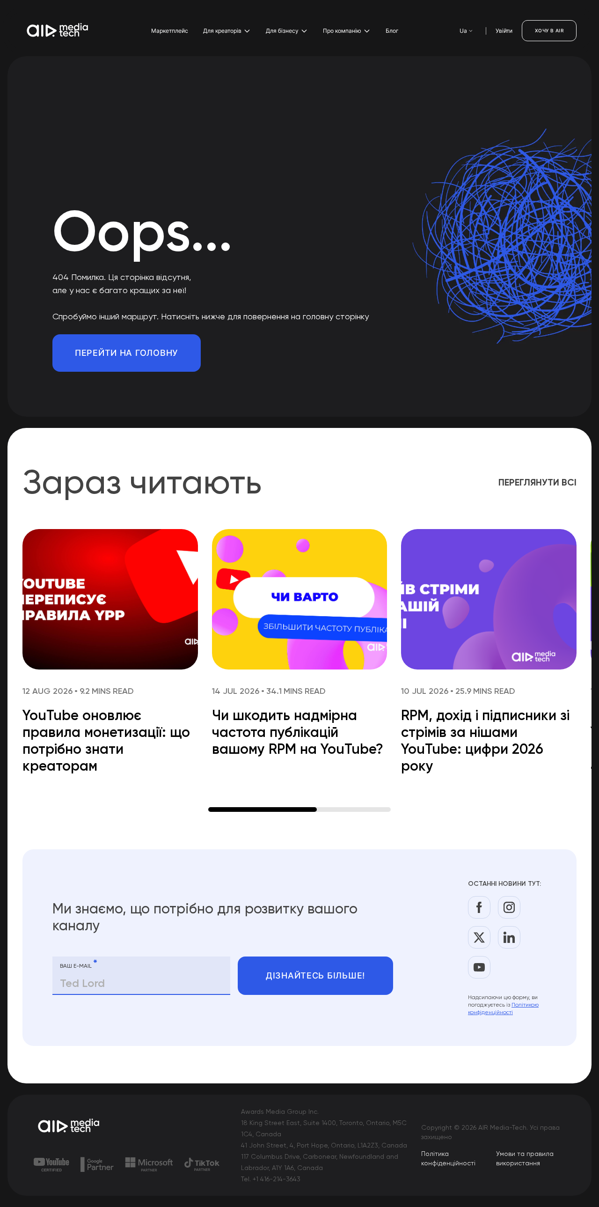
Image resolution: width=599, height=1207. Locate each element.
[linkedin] (509, 937)
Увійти (504, 30)
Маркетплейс (169, 30)
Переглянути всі (537, 482)
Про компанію (342, 30)
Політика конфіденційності (448, 1158)
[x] (479, 937)
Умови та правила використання (525, 1158)
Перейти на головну (126, 353)
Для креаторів (222, 30)
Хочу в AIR (549, 30)
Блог (392, 30)
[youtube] (479, 967)
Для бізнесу (282, 30)
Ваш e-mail (78, 964)
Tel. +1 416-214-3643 (270, 1179)
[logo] (69, 1126)
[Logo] (58, 31)
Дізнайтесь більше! (315, 975)
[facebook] (479, 907)
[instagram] (509, 907)
